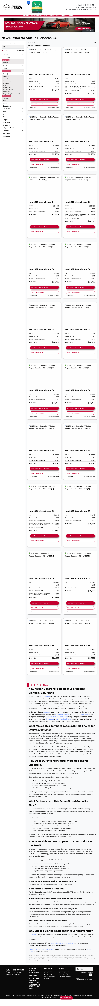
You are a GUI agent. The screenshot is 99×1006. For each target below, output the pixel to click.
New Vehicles (48, 971)
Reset (4, 51)
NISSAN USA (34, 978)
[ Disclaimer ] (88, 30)
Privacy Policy (31, 996)
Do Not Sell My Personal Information (59, 996)
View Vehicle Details (37, 104)
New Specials (48, 975)
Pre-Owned (47, 973)
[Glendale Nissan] (13, 7)
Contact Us (10, 996)
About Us (33, 968)
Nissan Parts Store (64, 975)
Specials (46, 978)
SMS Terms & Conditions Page (34, 986)
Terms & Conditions (34, 981)
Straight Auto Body (64, 976)
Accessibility (20, 996)
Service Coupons (64, 973)
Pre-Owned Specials (50, 976)
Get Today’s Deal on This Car (40, 99)
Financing (33, 975)
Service (62, 968)
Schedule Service (64, 971)
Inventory (48, 968)
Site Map (41, 996)
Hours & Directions (34, 971)
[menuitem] (13, 60)
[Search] (4, 47)
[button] (28, 3)
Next (45, 685)
